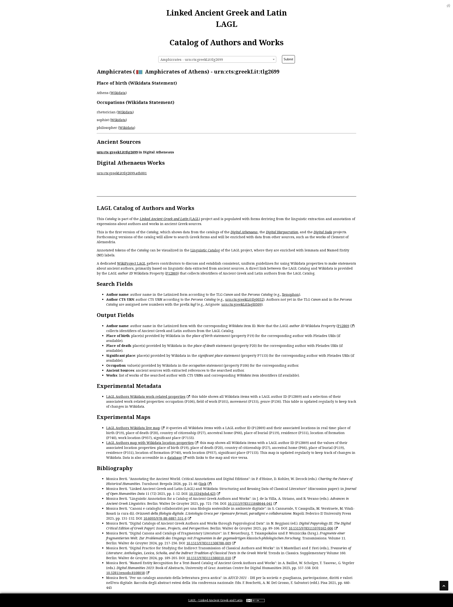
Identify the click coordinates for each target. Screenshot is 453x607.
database (174, 457)
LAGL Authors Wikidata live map (133, 428)
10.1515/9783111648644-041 (250, 503)
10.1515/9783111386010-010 (208, 558)
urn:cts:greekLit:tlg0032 (244, 299)
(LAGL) (170, 219)
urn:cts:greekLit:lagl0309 (241, 304)
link (203, 483)
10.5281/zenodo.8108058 (125, 572)
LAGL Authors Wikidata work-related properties (145, 396)
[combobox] (217, 59)
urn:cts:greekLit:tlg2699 (117, 152)
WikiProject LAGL (131, 263)
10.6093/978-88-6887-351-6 (165, 518)
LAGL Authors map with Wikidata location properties (150, 442)
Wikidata (118, 92)
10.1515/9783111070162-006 (311, 528)
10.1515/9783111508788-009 (208, 543)
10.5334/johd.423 (202, 493)
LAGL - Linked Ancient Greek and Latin (215, 600)
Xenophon (290, 294)
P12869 (172, 273)
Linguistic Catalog (205, 250)
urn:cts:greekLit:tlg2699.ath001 (122, 173)
